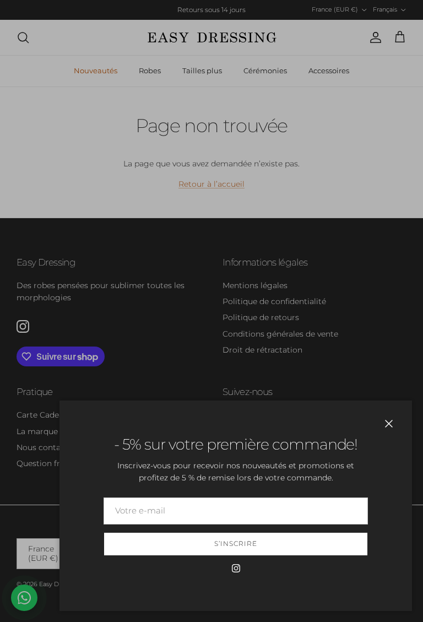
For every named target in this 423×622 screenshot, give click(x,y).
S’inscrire (235, 543)
